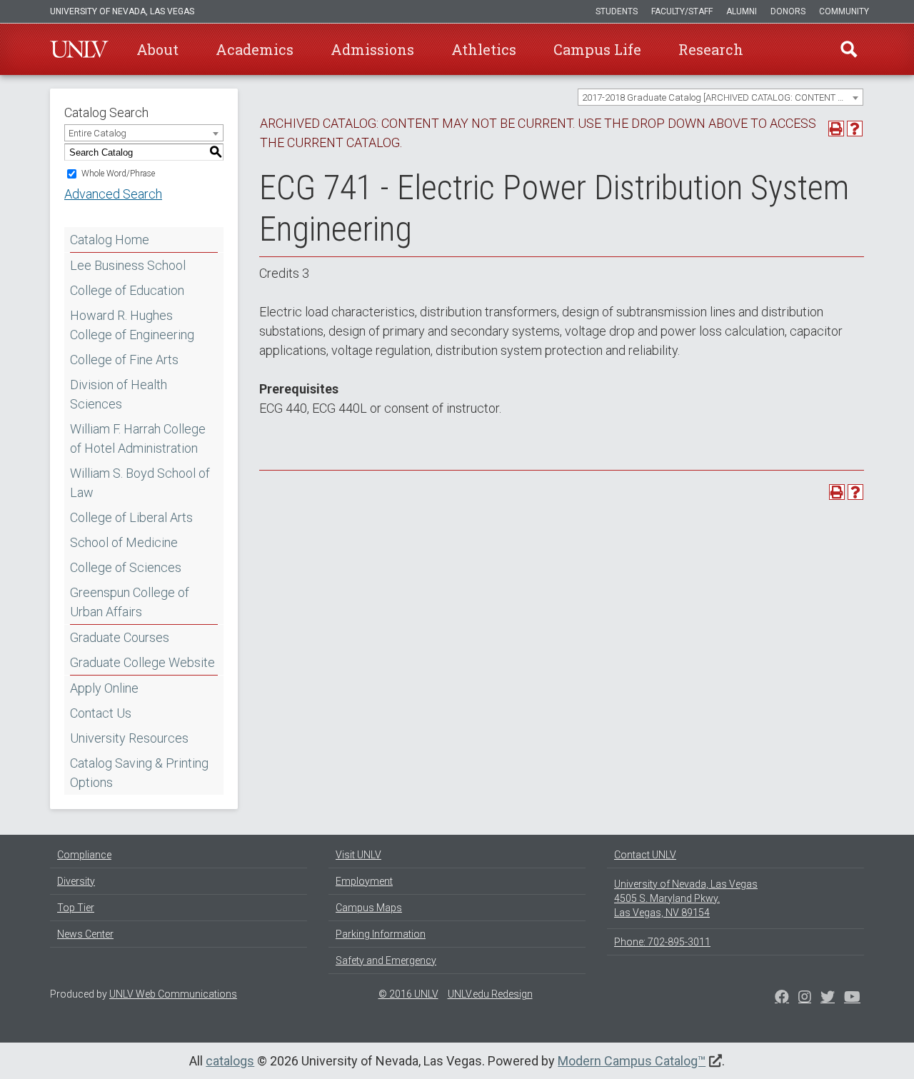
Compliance (84, 854)
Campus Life (597, 49)
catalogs (230, 1060)
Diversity (76, 881)
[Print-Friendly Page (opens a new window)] (836, 128)
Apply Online (104, 688)
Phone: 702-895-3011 (662, 942)
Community (844, 11)
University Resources (129, 738)
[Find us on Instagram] (827, 998)
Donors (787, 11)
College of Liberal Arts (131, 517)
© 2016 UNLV (408, 994)
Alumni (741, 11)
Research (710, 49)
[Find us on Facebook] (782, 998)
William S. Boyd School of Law (140, 483)
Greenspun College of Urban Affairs (129, 602)
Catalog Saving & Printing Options (139, 773)
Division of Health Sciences (118, 394)
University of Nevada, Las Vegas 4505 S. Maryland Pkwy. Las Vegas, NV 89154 (686, 898)
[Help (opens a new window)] (855, 128)
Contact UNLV (645, 854)
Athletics (483, 49)
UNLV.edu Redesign (490, 994)
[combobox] (720, 97)
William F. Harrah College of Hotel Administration (138, 438)
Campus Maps (369, 907)
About (157, 49)
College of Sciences (125, 567)
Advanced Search (113, 193)
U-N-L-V (79, 49)
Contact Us (100, 713)
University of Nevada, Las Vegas (122, 11)
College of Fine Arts (124, 359)
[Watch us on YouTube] (852, 998)
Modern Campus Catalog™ (631, 1060)
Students (617, 11)
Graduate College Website (142, 662)
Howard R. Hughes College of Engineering (132, 325)
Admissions (372, 49)
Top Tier (75, 907)
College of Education (127, 290)
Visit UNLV (358, 854)
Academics (254, 49)
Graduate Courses (119, 637)
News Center (85, 934)
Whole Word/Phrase (118, 174)
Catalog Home (109, 239)
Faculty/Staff (682, 11)
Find (849, 49)
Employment (364, 881)
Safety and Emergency (386, 960)
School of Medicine (124, 542)
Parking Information (381, 934)
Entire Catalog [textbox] (97, 133)
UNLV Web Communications (173, 994)
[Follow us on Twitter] (805, 998)
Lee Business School (128, 265)
